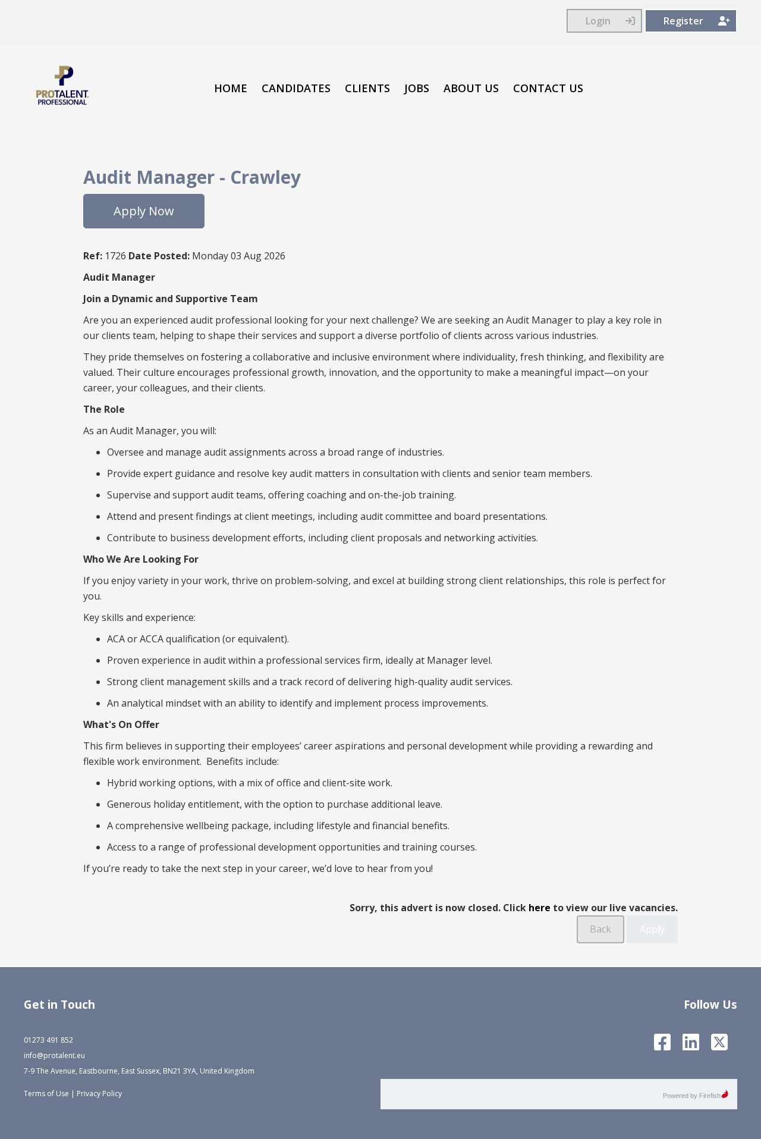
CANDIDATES (296, 88)
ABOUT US (471, 88)
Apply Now (144, 211)
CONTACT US (548, 88)
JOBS (416, 88)
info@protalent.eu (54, 1055)
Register (683, 20)
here (540, 907)
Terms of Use (46, 1093)
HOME (230, 88)
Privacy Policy (99, 1093)
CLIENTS (367, 88)
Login (598, 20)
